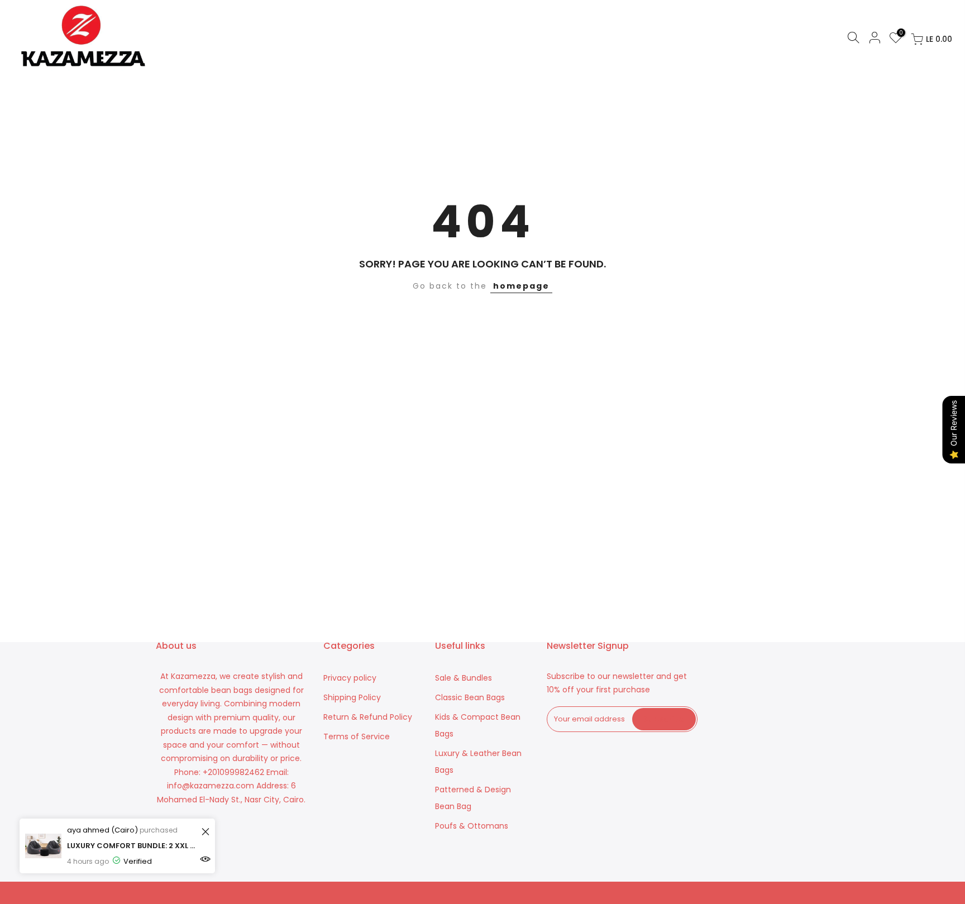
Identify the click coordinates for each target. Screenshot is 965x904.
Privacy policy (349, 677)
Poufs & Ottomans (471, 825)
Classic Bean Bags (470, 697)
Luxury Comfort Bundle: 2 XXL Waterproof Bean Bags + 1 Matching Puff (132, 845)
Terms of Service (356, 736)
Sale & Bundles (463, 677)
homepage (521, 285)
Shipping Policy (352, 697)
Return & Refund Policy (367, 717)
